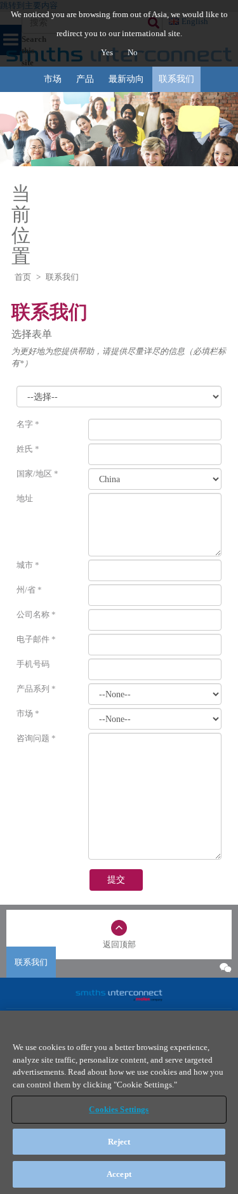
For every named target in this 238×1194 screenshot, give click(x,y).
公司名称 (36, 614)
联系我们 (176, 79)
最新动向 (126, 79)
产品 (85, 79)
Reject (119, 1141)
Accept (119, 1174)
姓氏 (28, 449)
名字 (28, 424)
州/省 (29, 589)
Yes (108, 52)
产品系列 (36, 688)
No (133, 52)
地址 (25, 498)
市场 (53, 79)
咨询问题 (36, 738)
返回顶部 (119, 944)
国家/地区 (37, 473)
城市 (28, 565)
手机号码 (33, 664)
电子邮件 (36, 639)
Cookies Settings (119, 1109)
